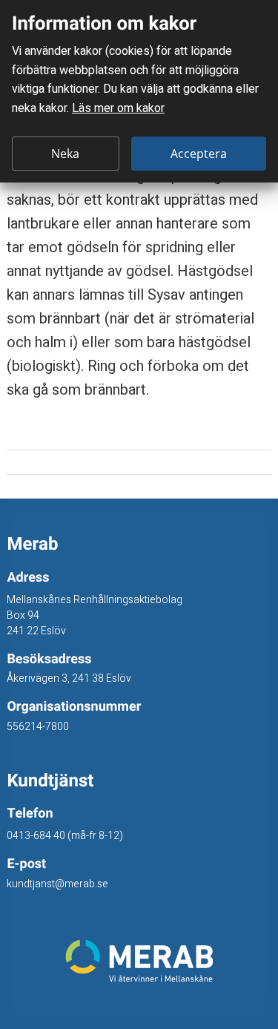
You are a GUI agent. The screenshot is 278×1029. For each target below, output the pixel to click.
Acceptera (199, 153)
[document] (139, 91)
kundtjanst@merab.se (57, 884)
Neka (65, 153)
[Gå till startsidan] (139, 960)
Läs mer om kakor (118, 108)
